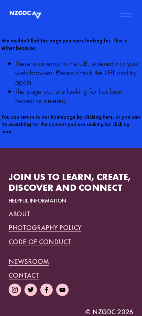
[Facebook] (46, 290)
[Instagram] (15, 290)
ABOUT (19, 214)
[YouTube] (62, 290)
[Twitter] (30, 290)
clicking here (98, 116)
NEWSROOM (29, 261)
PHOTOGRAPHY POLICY (45, 228)
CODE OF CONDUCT (40, 242)
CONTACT (24, 275)
